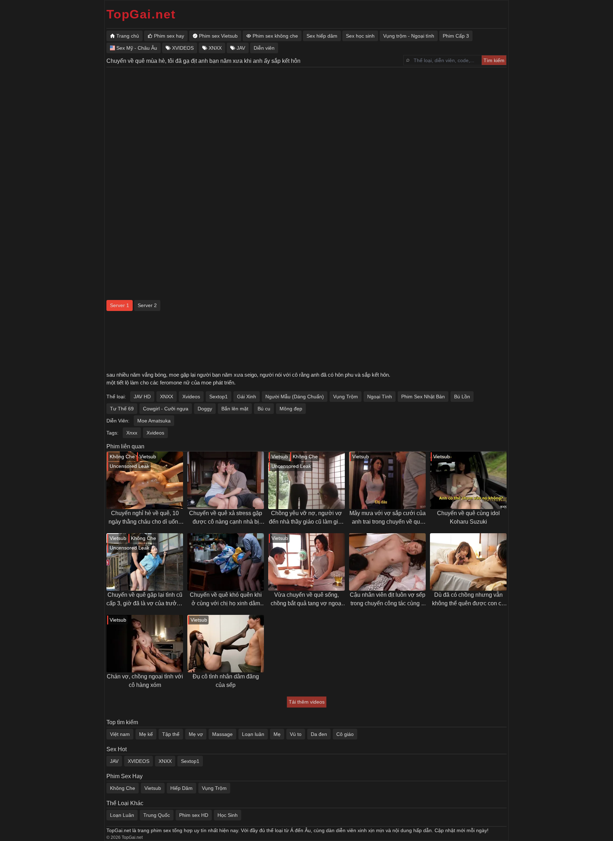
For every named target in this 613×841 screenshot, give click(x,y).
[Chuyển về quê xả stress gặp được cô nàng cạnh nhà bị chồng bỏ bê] (225, 480)
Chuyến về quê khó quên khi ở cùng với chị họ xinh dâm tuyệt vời (226, 600)
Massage (222, 734)
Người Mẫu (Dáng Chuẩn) (294, 396)
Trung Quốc (156, 815)
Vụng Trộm (345, 396)
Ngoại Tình (379, 396)
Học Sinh (227, 815)
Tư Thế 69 (122, 408)
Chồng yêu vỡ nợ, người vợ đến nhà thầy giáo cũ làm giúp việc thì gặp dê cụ (306, 518)
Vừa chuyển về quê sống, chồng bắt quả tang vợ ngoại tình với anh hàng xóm (307, 600)
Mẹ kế (146, 734)
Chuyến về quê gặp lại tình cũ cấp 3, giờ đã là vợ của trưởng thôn (144, 600)
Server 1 (119, 305)
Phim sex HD (193, 815)
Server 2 (147, 305)
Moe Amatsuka (154, 421)
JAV (114, 761)
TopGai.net (141, 14)
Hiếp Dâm (181, 788)
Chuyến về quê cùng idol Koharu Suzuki (468, 517)
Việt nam (120, 734)
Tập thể (171, 734)
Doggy (205, 408)
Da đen (319, 734)
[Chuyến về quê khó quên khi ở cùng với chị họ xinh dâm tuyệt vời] (225, 562)
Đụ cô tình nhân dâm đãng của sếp (226, 680)
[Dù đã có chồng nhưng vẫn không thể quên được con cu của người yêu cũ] (468, 562)
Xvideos (191, 396)
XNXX (166, 396)
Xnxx (131, 433)
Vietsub (152, 788)
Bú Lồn (462, 396)
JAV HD (142, 396)
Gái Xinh (246, 396)
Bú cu (264, 408)
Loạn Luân (122, 815)
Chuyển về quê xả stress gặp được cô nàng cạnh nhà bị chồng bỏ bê (225, 518)
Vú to (296, 734)
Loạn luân (253, 734)
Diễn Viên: (117, 421)
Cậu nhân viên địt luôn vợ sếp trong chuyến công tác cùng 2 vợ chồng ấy (387, 600)
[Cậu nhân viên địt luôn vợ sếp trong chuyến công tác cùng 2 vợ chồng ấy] (387, 562)
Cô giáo (345, 734)
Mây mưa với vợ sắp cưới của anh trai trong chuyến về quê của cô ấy (387, 518)
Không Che (122, 788)
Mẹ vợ (196, 734)
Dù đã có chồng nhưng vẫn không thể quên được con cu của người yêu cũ (468, 600)
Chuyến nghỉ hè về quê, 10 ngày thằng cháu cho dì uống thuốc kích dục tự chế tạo (145, 518)
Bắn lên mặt (234, 408)
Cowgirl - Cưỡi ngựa (165, 408)
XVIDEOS (138, 761)
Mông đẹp (291, 408)
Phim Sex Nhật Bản (423, 396)
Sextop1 (218, 396)
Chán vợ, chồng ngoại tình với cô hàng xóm (145, 680)
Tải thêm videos (307, 702)
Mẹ (277, 734)
